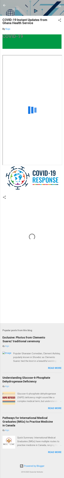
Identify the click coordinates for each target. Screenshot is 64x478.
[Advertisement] (32, 296)
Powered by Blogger (33, 466)
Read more (55, 368)
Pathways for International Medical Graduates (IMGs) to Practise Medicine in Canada (27, 421)
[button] (60, 20)
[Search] (60, 6)
